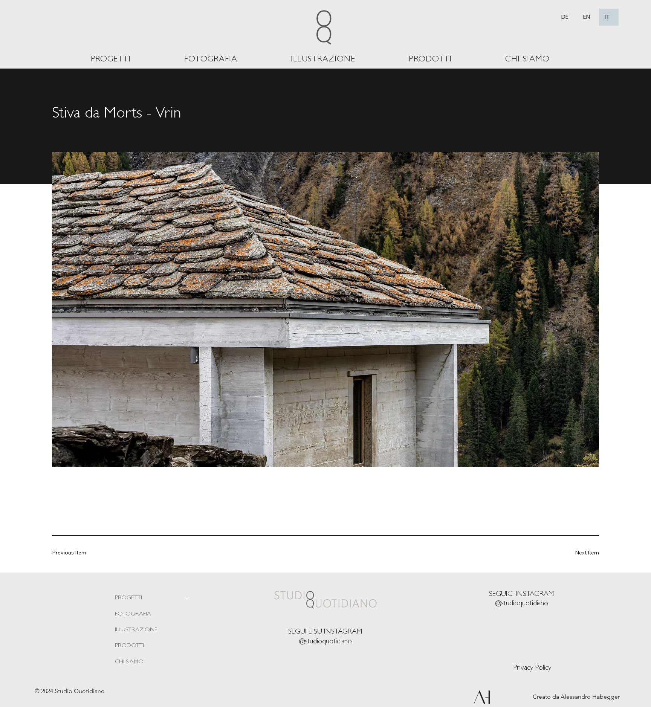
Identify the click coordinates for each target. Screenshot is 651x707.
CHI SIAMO (129, 662)
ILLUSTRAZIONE (136, 630)
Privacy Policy (532, 668)
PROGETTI (128, 598)
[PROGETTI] (187, 598)
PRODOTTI (129, 646)
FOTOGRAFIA (133, 614)
